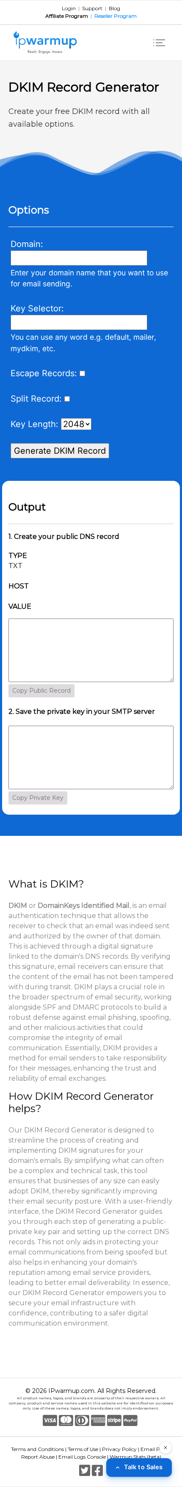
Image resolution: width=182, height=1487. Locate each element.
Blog (114, 8)
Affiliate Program (66, 16)
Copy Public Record (41, 690)
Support (92, 8)
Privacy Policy (119, 1449)
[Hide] (165, 1447)
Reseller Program (115, 16)
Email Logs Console (82, 1457)
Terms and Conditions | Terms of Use (54, 1449)
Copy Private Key (37, 798)
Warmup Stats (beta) (135, 1457)
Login (69, 8)
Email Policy (156, 1449)
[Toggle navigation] (159, 42)
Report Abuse (38, 1457)
